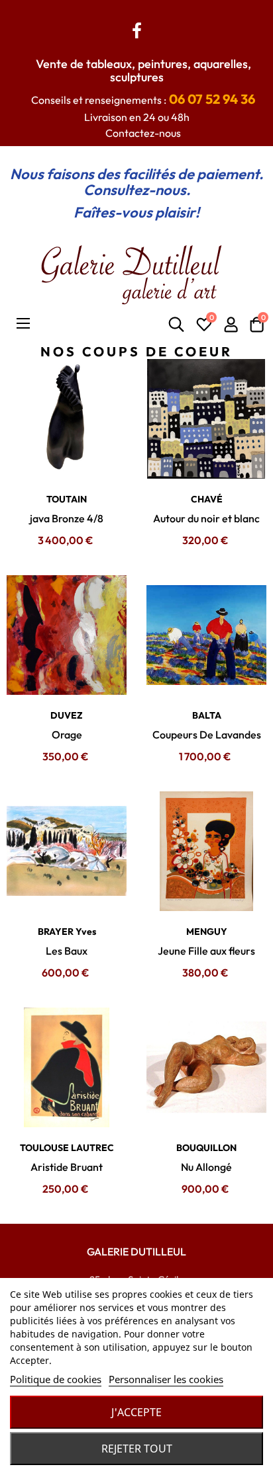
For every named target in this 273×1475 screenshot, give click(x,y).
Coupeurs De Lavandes (206, 734)
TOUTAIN (66, 499)
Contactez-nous (143, 133)
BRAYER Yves (67, 931)
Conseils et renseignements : (143, 99)
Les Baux (66, 950)
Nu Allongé (206, 1167)
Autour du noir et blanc (206, 518)
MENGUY (206, 931)
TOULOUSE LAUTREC (67, 1148)
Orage (67, 734)
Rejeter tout (136, 1448)
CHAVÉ (207, 499)
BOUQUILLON (206, 1148)
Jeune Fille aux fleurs (206, 950)
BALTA (206, 715)
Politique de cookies (55, 1379)
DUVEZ (66, 715)
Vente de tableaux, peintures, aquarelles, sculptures (143, 70)
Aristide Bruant (66, 1167)
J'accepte (136, 1412)
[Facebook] (136, 28)
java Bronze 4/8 (66, 518)
